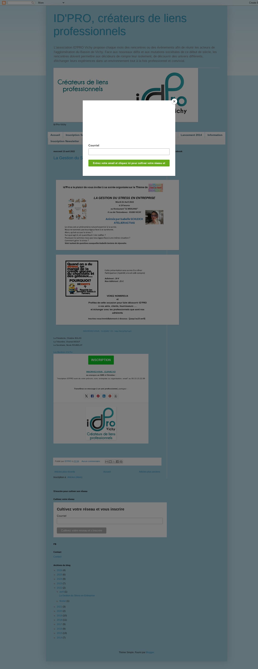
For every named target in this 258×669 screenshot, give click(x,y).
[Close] (174, 101)
